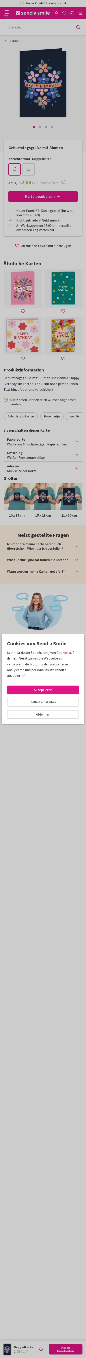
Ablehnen (43, 714)
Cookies (62, 652)
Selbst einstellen (43, 702)
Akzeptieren (43, 690)
